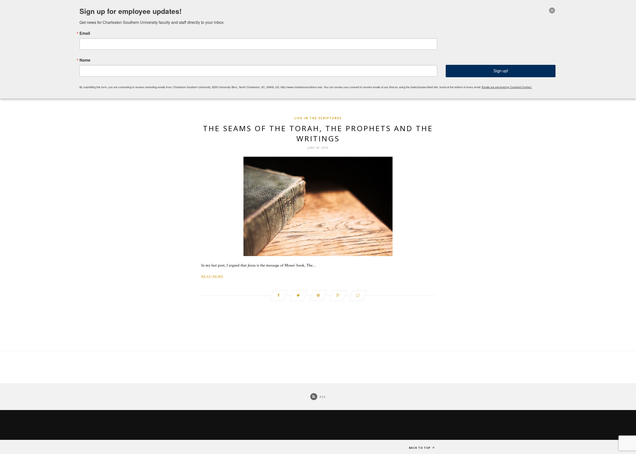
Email (85, 33)
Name (85, 60)
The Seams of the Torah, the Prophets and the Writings (318, 133)
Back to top (420, 448)
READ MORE (212, 276)
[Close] (552, 10)
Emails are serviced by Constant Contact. (507, 87)
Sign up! (500, 71)
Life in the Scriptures (318, 118)
